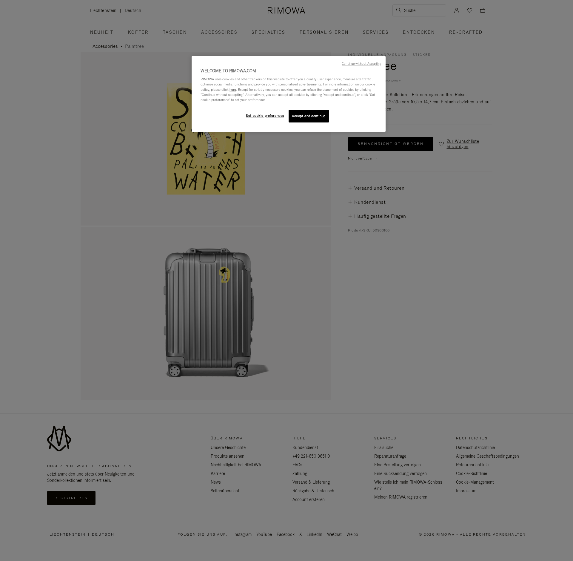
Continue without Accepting (361, 64)
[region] (289, 94)
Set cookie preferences (265, 115)
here (232, 89)
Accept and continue (309, 116)
